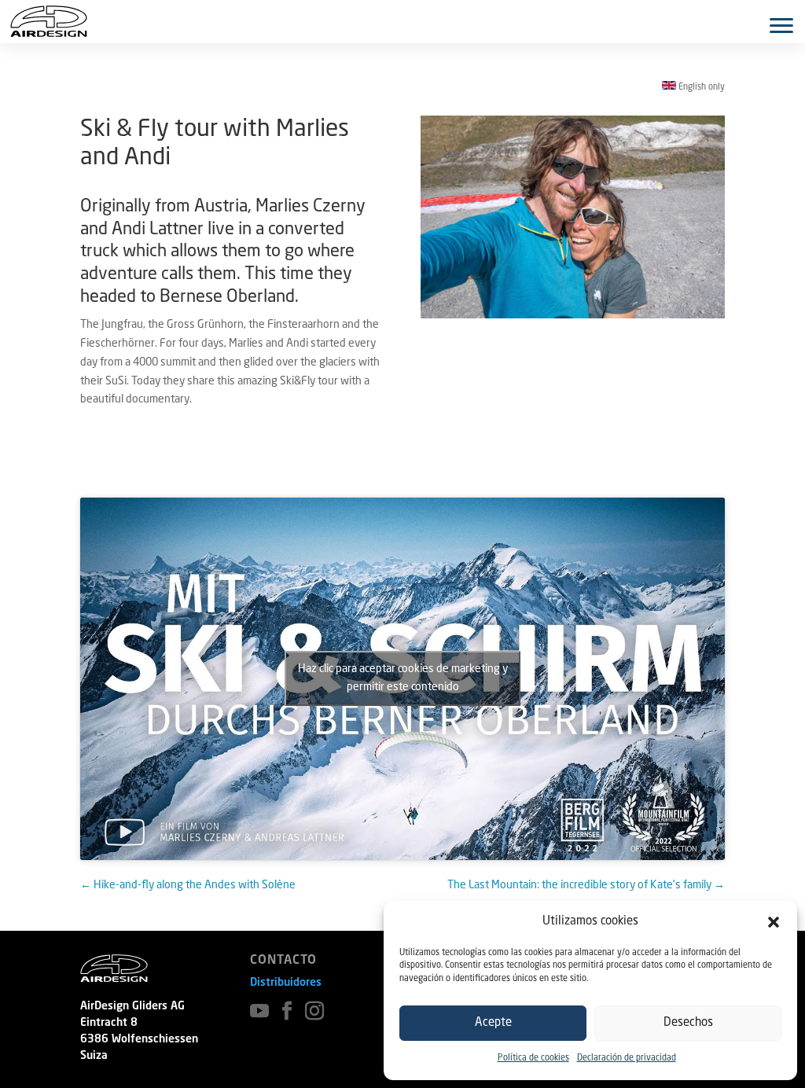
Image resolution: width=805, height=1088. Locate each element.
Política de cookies (533, 1058)
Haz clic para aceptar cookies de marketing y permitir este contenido (403, 678)
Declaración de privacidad (626, 1058)
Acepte (493, 1023)
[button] (773, 922)
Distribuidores (286, 982)
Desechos (688, 1023)
